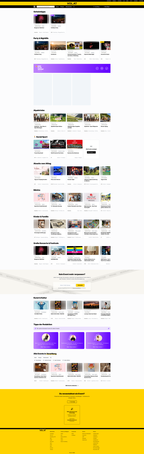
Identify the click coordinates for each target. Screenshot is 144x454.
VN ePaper (141, 0)
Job (124, 0)
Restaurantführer (64, 436)
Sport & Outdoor (58, 360)
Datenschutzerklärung (77, 288)
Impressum (84, 435)
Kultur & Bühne (67, 360)
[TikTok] (106, 68)
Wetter (62, 433)
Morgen (62, 6)
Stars (51, 446)
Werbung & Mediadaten (86, 433)
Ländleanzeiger (96, 433)
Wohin (62, 439)
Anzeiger (135, 0)
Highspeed (109, 0)
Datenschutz (84, 439)
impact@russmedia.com (72, 419)
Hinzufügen (107, 6)
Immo (127, 0)
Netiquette (84, 438)
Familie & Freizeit (48, 360)
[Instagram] (102, 68)
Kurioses (51, 447)
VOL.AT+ (51, 435)
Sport (51, 443)
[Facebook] (97, 68)
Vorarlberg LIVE (53, 436)
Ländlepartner (95, 439)
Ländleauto (95, 435)
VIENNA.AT (95, 444)
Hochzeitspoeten (96, 441)
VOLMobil (119, 0)
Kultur (51, 444)
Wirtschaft (51, 441)
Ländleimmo (95, 436)
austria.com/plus (96, 446)
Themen (51, 449)
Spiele (73, 433)
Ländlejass (73, 435)
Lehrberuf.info (95, 443)
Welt (51, 438)
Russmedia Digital (96, 447)
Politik (51, 439)
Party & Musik (38, 360)
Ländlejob (95, 438)
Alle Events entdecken (71, 385)
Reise (62, 438)
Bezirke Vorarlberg (64, 441)
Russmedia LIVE (96, 449)
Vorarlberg (97, 6)
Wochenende (69, 6)
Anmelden (80, 285)
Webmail (114, 0)
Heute (57, 6)
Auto (131, 0)
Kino (61, 435)
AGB (83, 436)
